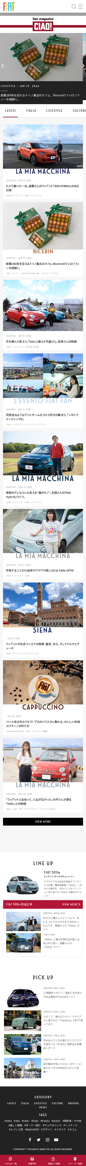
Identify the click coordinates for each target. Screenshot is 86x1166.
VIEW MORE (43, 821)
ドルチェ (55, 273)
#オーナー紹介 (32, 1125)
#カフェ (72, 1129)
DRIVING (73, 1103)
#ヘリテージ (70, 1125)
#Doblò (56, 1120)
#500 (8, 273)
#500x (35, 1120)
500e (27, 576)
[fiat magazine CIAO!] (9, 6)
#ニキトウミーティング (22, 425)
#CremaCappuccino (15, 731)
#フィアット (36, 196)
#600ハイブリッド (14, 196)
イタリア (45, 273)
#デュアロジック (52, 1125)
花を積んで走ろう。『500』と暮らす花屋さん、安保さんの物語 (41, 341)
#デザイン (47, 1129)
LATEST (11, 1103)
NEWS (43, 1107)
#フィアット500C (47, 809)
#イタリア (60, 1129)
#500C (25, 1120)
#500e (8, 1120)
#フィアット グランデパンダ (25, 654)
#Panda (45, 1120)
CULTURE (57, 1103)
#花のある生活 (32, 347)
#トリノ (16, 273)
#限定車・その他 (72, 1120)
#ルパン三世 (16, 1129)
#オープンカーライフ (28, 809)
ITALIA (25, 1103)
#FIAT (27, 196)
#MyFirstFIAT (32, 1129)
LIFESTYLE (40, 1103)
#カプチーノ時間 (39, 731)
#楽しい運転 (15, 1125)
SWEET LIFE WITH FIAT (30, 273)
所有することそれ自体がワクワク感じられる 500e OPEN (40, 570)
